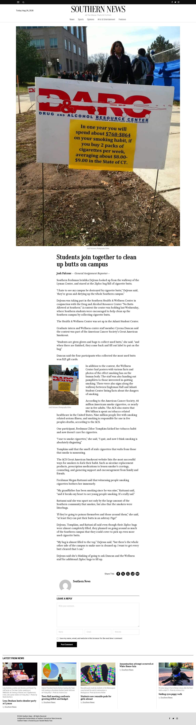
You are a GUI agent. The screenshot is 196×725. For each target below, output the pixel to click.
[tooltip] (172, 2)
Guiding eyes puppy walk (170, 694)
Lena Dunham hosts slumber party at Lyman (19, 702)
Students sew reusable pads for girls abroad (96, 697)
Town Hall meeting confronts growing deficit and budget (56, 697)
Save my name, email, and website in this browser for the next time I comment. (91, 638)
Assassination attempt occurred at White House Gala (136, 665)
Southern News (81, 581)
